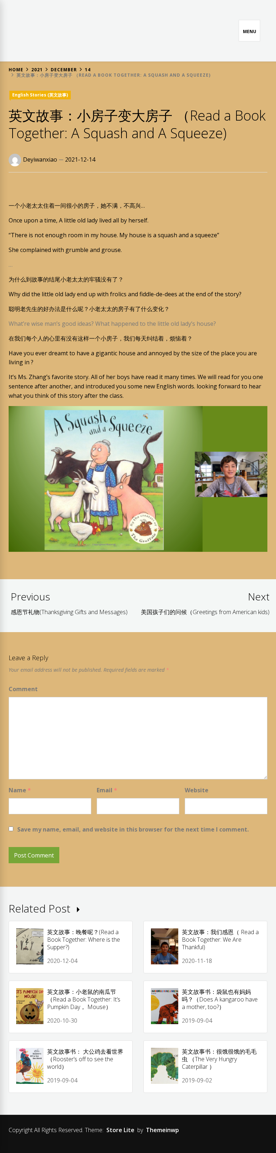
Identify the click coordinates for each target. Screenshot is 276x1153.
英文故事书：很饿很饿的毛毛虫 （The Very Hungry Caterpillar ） (219, 1059)
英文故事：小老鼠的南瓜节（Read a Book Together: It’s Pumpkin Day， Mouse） (83, 999)
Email (107, 790)
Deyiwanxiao (40, 159)
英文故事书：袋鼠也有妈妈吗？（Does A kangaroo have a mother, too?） (220, 999)
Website (196, 790)
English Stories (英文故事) (40, 95)
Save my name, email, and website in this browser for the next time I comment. (133, 829)
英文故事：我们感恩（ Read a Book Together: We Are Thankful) (220, 939)
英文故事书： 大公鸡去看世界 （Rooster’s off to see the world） (85, 1059)
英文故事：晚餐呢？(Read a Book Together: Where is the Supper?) (83, 939)
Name (20, 790)
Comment (23, 689)
